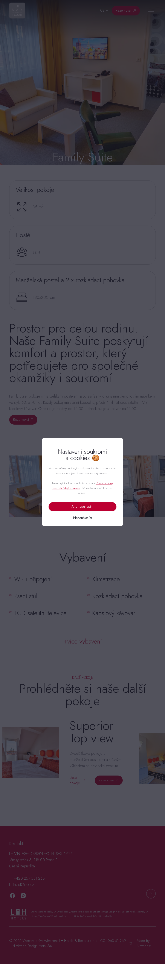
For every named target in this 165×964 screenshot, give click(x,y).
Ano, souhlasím (82, 506)
